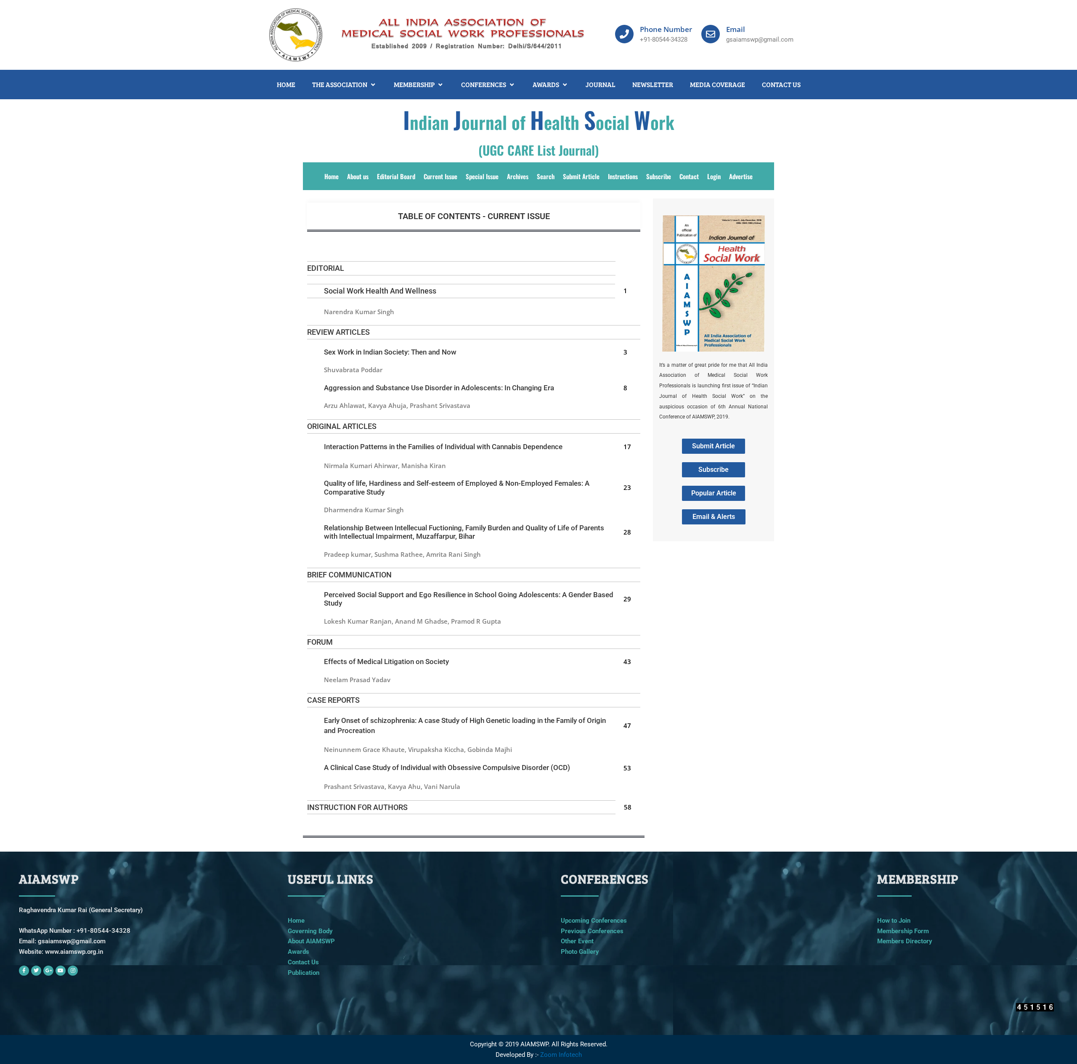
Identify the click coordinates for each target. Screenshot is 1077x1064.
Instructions (623, 176)
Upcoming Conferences (594, 920)
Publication (303, 973)
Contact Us (303, 962)
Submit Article (581, 176)
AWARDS (546, 84)
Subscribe (658, 176)
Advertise (741, 176)
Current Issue (440, 176)
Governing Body (310, 931)
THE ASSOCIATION (339, 84)
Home (331, 176)
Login (714, 176)
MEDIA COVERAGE (717, 84)
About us (358, 176)
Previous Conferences (592, 931)
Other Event (577, 941)
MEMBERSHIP (414, 84)
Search (545, 176)
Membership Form (903, 931)
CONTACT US (781, 84)
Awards (298, 951)
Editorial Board (396, 176)
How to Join (893, 920)
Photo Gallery (580, 951)
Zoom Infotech (561, 1055)
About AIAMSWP (311, 941)
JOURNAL (600, 84)
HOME (286, 84)
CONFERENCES (483, 84)
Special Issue (482, 176)
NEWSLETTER (652, 84)
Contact (689, 176)
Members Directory (904, 941)
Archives (517, 176)
